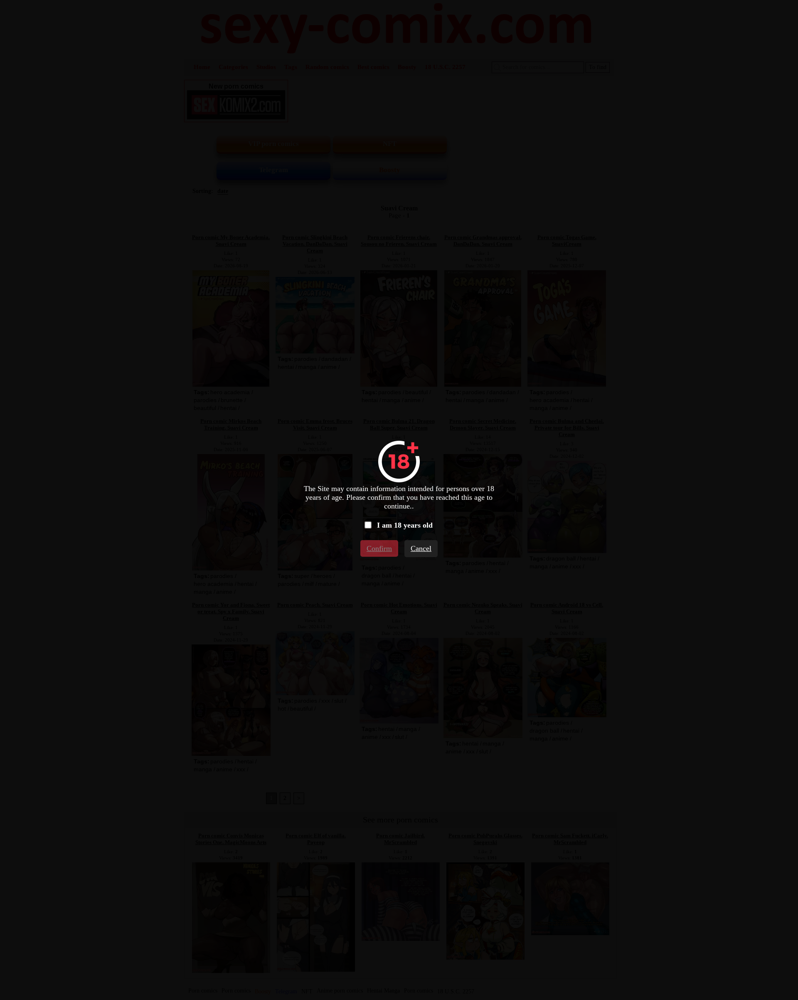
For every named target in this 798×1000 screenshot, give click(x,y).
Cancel (421, 548)
